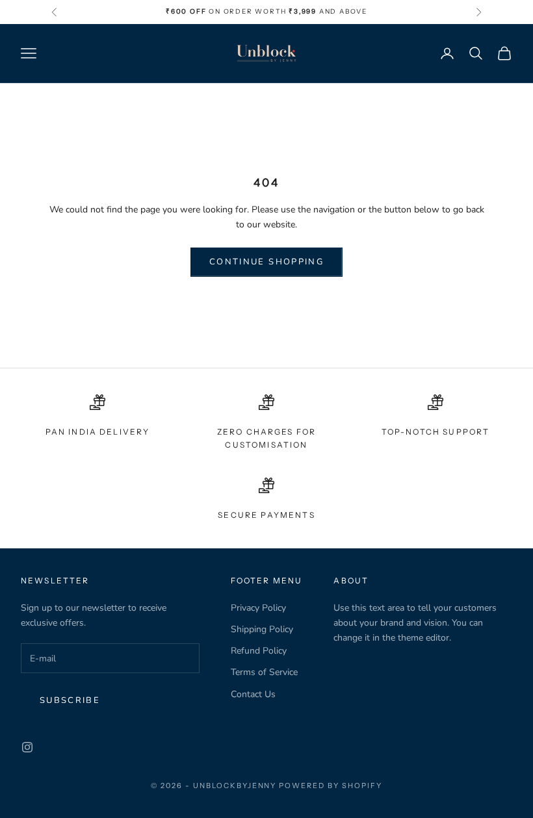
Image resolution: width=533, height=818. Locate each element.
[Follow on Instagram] (27, 747)
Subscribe (70, 700)
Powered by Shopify (330, 785)
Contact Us (253, 694)
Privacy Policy (258, 608)
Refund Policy (259, 651)
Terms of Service (264, 672)
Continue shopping (266, 262)
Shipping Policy (262, 629)
